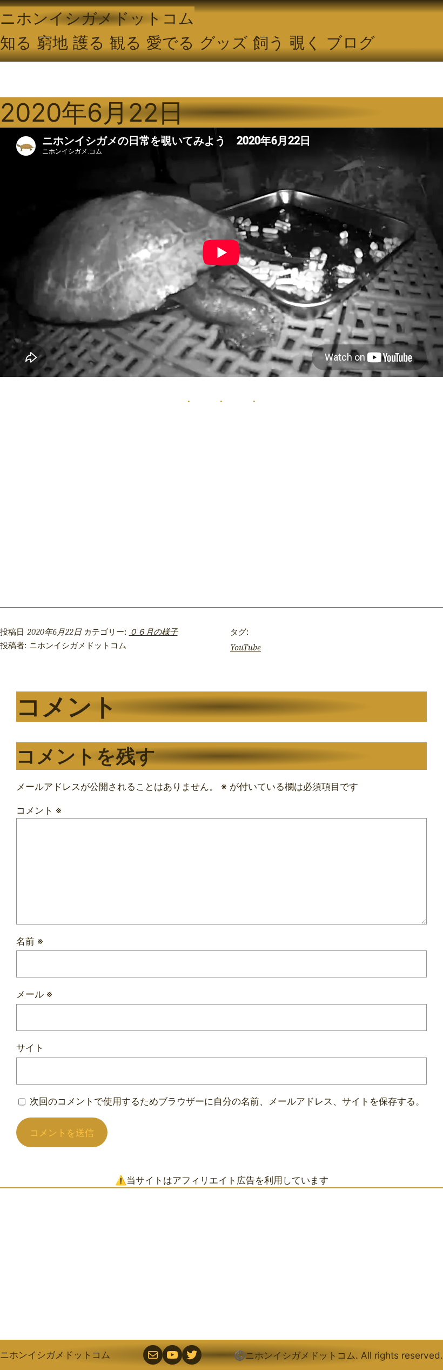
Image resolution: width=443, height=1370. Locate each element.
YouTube (245, 647)
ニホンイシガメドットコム (97, 18)
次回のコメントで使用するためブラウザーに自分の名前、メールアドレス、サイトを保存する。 (227, 1101)
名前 (29, 941)
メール (34, 994)
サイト (30, 1047)
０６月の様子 (153, 631)
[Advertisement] (221, 1264)
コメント (39, 810)
